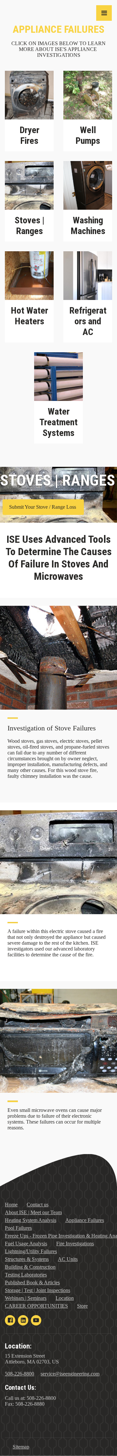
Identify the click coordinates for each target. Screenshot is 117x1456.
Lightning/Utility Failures (31, 1251)
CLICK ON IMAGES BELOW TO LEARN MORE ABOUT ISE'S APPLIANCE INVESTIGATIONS (58, 49)
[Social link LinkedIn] (23, 1320)
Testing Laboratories (26, 1274)
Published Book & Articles (32, 1282)
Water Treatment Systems (58, 422)
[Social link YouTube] (36, 1320)
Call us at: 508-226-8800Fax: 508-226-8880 (30, 1401)
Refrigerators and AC (88, 321)
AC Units (68, 1259)
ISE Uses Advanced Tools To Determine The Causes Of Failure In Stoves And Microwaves (59, 557)
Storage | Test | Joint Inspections (37, 1290)
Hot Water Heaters (29, 316)
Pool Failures (18, 1228)
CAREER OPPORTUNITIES (36, 1306)
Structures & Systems (27, 1259)
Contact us (37, 1204)
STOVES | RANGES (57, 480)
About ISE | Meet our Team (33, 1212)
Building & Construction (30, 1267)
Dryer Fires (29, 135)
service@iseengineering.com (70, 1373)
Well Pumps (87, 135)
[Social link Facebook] (10, 1320)
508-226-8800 (19, 1373)
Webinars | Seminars (25, 1298)
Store (82, 1306)
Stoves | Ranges (29, 225)
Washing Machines (88, 225)
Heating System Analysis (30, 1220)
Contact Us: (20, 1387)
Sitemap (21, 1447)
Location (65, 1298)
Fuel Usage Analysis (26, 1243)
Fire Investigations (75, 1243)
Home (11, 1204)
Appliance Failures (84, 1220)
